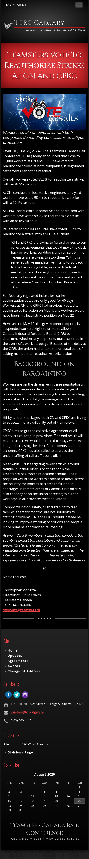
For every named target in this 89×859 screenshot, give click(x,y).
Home (13, 650)
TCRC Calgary (39, 22)
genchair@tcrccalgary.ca (27, 712)
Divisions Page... (22, 752)
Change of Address (24, 671)
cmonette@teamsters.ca (21, 610)
